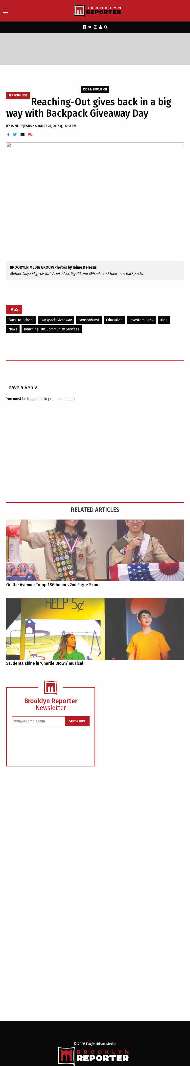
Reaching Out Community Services (51, 329)
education (114, 320)
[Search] (106, 27)
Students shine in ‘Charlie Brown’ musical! (45, 663)
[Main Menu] (5, 11)
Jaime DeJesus (22, 126)
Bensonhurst (17, 95)
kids (163, 320)
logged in (35, 398)
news (13, 329)
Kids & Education (95, 89)
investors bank (141, 320)
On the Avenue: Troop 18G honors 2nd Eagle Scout (53, 584)
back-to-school (21, 320)
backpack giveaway (56, 320)
